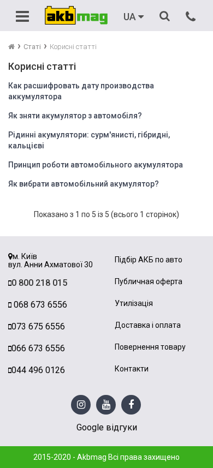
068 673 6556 (39, 304)
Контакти (132, 369)
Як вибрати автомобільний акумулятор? (83, 183)
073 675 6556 (38, 326)
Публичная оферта (148, 282)
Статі (32, 47)
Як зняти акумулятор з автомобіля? (75, 115)
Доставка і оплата (148, 325)
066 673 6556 (38, 348)
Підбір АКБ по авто (148, 260)
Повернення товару (150, 347)
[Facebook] (131, 405)
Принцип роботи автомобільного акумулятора (95, 164)
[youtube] (106, 405)
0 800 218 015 (39, 283)
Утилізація (134, 303)
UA (130, 17)
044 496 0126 (38, 370)
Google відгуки (106, 427)
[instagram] (81, 405)
